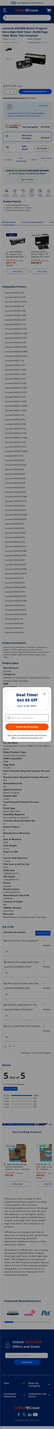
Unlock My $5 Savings (27, 726)
